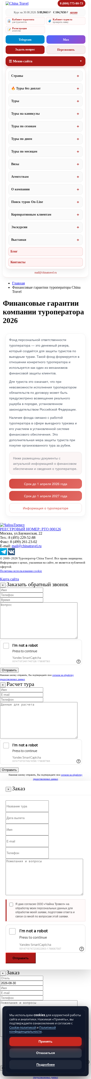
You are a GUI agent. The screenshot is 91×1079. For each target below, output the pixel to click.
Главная (18, 283)
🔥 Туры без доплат (26, 88)
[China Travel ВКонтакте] (11, 554)
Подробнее (45, 1064)
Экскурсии (19, 227)
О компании (20, 189)
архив (73, 12)
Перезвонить (66, 49)
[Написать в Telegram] (3, 554)
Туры (15, 101)
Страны (17, 76)
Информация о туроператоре (45, 508)
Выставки (18, 239)
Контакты (17, 262)
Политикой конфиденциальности (32, 1029)
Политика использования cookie (21, 571)
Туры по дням (21, 139)
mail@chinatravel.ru (46, 272)
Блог (14, 251)
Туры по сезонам (23, 126)
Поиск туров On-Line (27, 202)
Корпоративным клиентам (31, 214)
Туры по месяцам (24, 151)
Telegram (25, 39)
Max (66, 39)
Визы (15, 164)
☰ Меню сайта (20, 61)
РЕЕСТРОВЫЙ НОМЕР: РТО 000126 (30, 529)
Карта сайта (9, 579)
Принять (45, 1041)
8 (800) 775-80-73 (71, 3)
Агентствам (20, 176)
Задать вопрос (25, 49)
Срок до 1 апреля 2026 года (45, 483)
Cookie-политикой (22, 1027)
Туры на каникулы (25, 113)
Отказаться (45, 1053)
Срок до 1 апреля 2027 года (45, 495)
